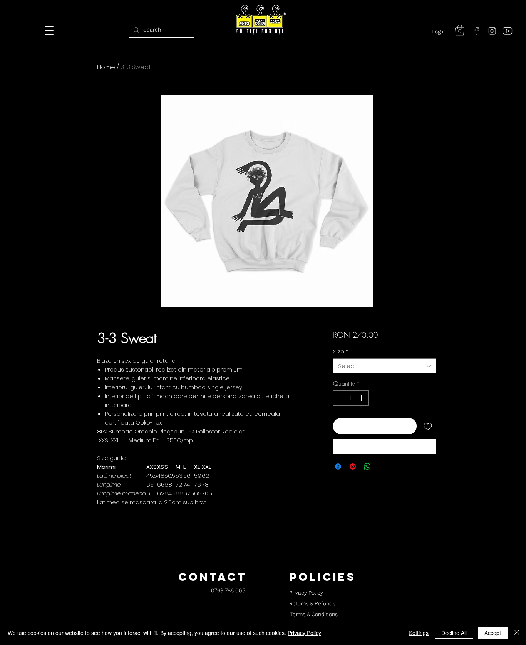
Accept (492, 633)
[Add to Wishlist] (428, 426)
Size (340, 351)
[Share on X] (382, 466)
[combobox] (384, 365)
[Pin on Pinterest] (352, 466)
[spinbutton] (351, 398)
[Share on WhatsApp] (367, 466)
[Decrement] (339, 398)
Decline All (454, 633)
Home (106, 67)
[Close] (516, 633)
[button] (459, 30)
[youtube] (507, 31)
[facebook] (476, 31)
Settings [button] (419, 633)
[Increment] (362, 398)
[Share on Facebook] (338, 466)
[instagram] (492, 31)
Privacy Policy (304, 633)
